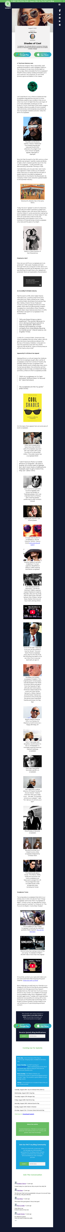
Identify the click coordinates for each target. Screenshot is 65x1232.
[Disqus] (32, 1201)
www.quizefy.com (22, 1066)
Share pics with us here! (30, 980)
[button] (59, 5)
